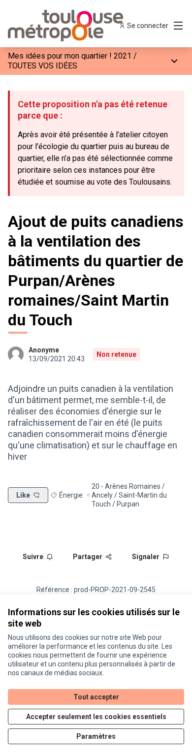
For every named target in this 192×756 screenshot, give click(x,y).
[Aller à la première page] (73, 25)
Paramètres (96, 736)
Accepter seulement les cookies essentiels (96, 717)
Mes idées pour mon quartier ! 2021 (69, 56)
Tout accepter (96, 697)
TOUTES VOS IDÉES (42, 65)
